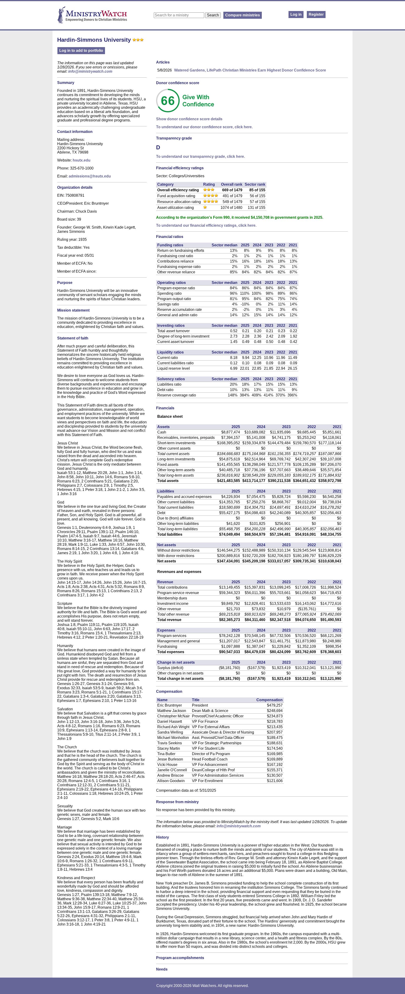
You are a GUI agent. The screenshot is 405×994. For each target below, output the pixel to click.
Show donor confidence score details (189, 119)
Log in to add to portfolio (81, 51)
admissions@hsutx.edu (90, 176)
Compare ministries (242, 15)
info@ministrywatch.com (90, 71)
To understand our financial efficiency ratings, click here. (206, 225)
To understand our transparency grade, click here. (200, 156)
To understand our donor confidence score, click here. (204, 127)
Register (316, 14)
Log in (296, 14)
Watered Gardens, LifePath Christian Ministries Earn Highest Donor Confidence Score (250, 70)
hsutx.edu (81, 160)
